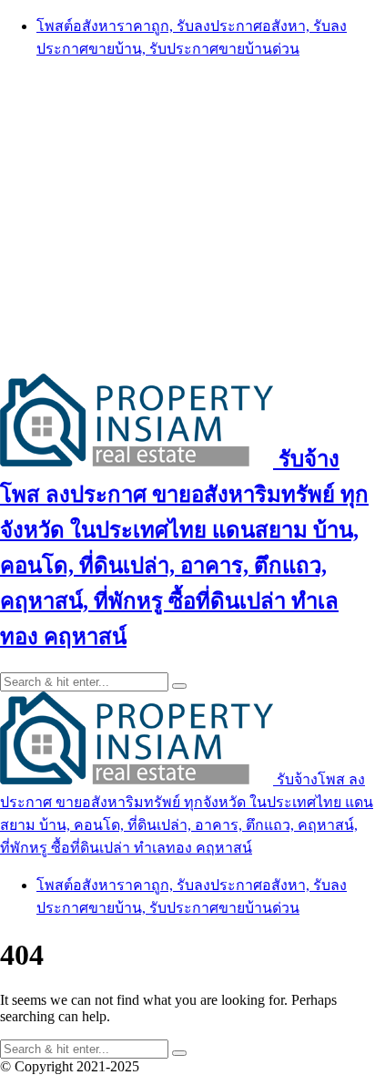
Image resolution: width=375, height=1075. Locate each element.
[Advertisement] (187, 215)
